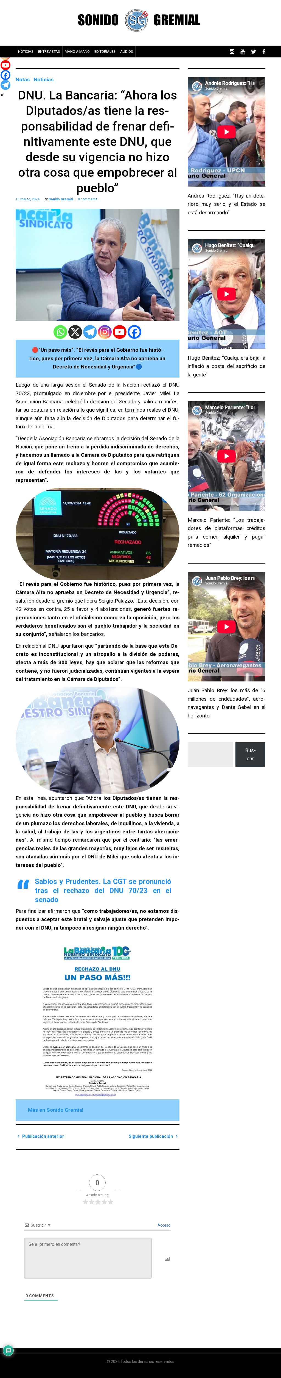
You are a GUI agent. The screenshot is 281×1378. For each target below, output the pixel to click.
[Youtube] (120, 332)
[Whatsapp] (60, 332)
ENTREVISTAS (49, 51)
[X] (75, 332)
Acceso (163, 1225)
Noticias (44, 79)
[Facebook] (134, 332)
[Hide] (2, 95)
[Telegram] (90, 332)
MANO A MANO (77, 51)
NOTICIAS (25, 51)
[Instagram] (105, 332)
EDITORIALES (105, 51)
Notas (23, 79)
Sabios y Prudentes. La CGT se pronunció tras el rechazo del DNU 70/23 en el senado (103, 890)
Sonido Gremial (61, 199)
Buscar (250, 754)
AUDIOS (126, 51)
